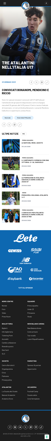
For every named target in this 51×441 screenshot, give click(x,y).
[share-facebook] (31, 82)
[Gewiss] (15, 251)
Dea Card (5, 350)
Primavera (31, 313)
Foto (3, 309)
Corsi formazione (33, 399)
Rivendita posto (7, 346)
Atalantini (6, 387)
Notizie (4, 306)
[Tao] (15, 270)
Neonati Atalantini (8, 395)
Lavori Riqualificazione (35, 339)
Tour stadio (31, 335)
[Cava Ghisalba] (36, 270)
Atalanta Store (7, 399)
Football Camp (32, 391)
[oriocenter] (36, 278)
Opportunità (31, 369)
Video (4, 313)
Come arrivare (32, 332)
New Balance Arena (35, 324)
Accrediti (5, 339)
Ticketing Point (7, 335)
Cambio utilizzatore (9, 343)
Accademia (31, 387)
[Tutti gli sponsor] (25, 288)
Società (5, 361)
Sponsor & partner (34, 365)
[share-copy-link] (47, 82)
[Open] (5, 3)
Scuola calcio (32, 395)
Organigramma (7, 369)
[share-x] (36, 82)
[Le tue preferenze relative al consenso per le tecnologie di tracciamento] (47, 437)
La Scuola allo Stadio (9, 391)
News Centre (7, 301)
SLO (3, 354)
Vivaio (29, 317)
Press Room (6, 317)
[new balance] (25, 261)
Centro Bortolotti (8, 365)
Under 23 (30, 309)
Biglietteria (7, 324)
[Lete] (25, 240)
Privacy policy (7, 380)
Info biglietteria (7, 332)
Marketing (32, 361)
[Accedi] (46, 3)
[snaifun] (36, 250)
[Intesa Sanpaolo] (15, 279)
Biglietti (4, 328)
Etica (4, 373)
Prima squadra (32, 306)
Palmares (5, 376)
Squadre (31, 301)
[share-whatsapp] (42, 82)
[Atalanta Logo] (25, 5)
